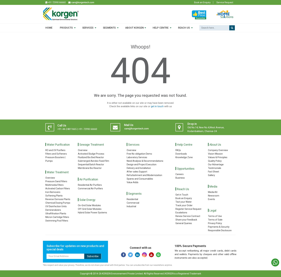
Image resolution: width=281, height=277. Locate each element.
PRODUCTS (66, 27)
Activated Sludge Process (91, 153)
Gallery (211, 175)
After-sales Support (137, 171)
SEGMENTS (109, 27)
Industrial (131, 206)
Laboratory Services (137, 157)
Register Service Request (188, 209)
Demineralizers (53, 210)
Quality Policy (215, 161)
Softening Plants (54, 195)
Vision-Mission (215, 153)
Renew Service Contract (187, 216)
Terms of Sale (215, 219)
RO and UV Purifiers (55, 150)
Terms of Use (215, 216)
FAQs (178, 150)
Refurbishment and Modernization (144, 175)
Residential (132, 199)
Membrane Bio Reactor (90, 168)
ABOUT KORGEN (134, 27)
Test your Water (183, 202)
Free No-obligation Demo (139, 153)
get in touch (157, 106)
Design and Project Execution (141, 164)
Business (180, 177)
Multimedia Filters (54, 185)
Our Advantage (216, 164)
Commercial (133, 202)
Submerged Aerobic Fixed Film (93, 161)
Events (211, 199)
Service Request (224, 2)
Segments (135, 193)
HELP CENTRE (161, 27)
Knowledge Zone (184, 157)
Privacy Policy (215, 223)
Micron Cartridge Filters (57, 217)
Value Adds (132, 182)
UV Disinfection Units (56, 206)
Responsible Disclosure (220, 230)
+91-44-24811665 (66, 129)
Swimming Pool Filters (56, 220)
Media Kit (212, 192)
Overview (50, 177)
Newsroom (213, 195)
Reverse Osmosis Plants (57, 199)
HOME (48, 27)
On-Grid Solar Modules (89, 205)
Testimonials (214, 168)
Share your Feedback (186, 219)
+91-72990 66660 (87, 129)
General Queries (183, 223)
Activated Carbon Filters (57, 188)
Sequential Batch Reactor (91, 164)
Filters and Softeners (56, 153)
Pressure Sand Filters (56, 181)
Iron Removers (52, 192)
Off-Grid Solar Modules (89, 209)
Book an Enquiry (202, 2)
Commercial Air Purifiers (90, 188)
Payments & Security (218, 227)
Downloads (181, 153)
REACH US (184, 27)
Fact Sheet (213, 171)
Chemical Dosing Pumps (57, 202)
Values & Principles (217, 157)
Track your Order (184, 205)
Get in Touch (181, 194)
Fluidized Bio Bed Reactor (91, 157)
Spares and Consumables (140, 178)
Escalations (181, 212)
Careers (179, 174)
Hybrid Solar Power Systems (92, 212)
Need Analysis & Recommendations (145, 161)
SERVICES (88, 27)
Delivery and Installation (139, 168)
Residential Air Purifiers (90, 185)
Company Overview (218, 150)
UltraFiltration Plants (55, 213)
